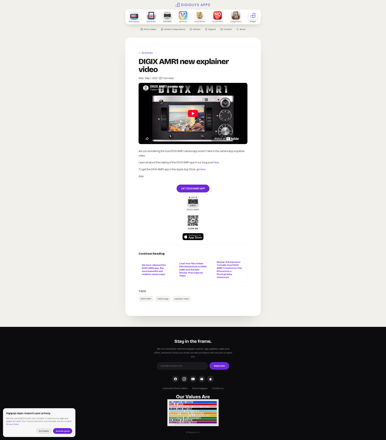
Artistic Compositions (174, 29)
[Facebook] (175, 379)
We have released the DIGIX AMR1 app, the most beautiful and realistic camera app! (154, 270)
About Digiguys (199, 388)
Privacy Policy (12, 424)
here (216, 162)
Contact (228, 29)
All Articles (147, 52)
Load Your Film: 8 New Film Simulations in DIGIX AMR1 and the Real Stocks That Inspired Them (193, 269)
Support (212, 29)
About (242, 29)
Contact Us (218, 388)
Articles (197, 29)
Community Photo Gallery (175, 388)
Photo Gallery (150, 29)
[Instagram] (184, 379)
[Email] (201, 379)
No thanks (44, 431)
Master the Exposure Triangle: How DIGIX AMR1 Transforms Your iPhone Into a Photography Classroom (229, 270)
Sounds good (63, 431)
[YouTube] (193, 379)
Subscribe (219, 365)
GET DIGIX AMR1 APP (193, 188)
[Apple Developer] (210, 379)
